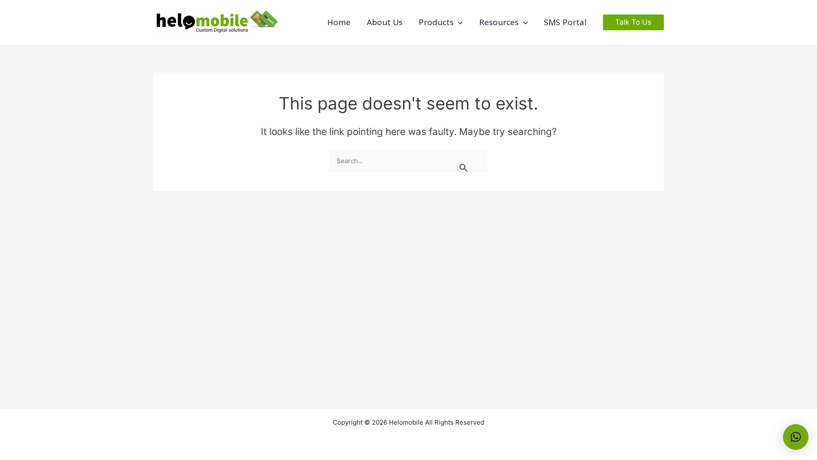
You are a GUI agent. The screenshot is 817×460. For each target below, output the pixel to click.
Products (436, 22)
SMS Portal (565, 22)
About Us (385, 22)
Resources (499, 22)
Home (339, 22)
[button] (458, 22)
